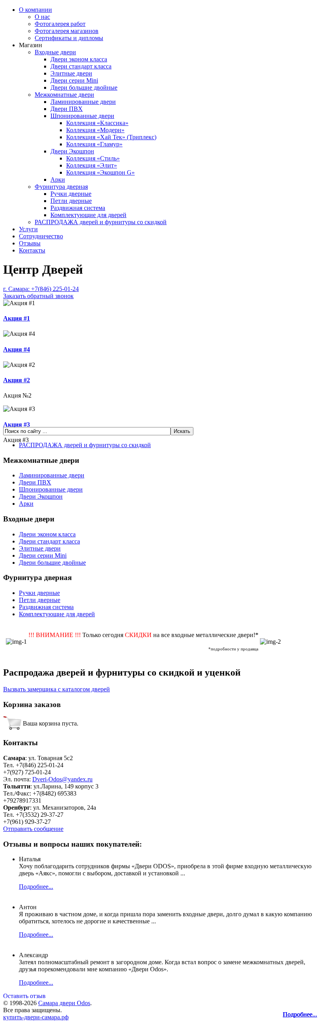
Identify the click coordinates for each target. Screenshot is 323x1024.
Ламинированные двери (83, 101)
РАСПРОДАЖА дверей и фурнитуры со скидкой (101, 222)
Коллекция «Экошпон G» (100, 172)
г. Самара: (41, 292)
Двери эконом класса (78, 59)
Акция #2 (16, 380)
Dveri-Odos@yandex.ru (62, 779)
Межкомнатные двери (64, 94)
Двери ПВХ (66, 108)
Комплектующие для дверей (88, 215)
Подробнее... (300, 1014)
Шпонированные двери (82, 115)
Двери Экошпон (72, 151)
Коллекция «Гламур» (94, 144)
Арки (57, 179)
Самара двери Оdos (64, 1003)
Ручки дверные (70, 193)
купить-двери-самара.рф (36, 1017)
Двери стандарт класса (80, 66)
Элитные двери (71, 73)
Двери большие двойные (83, 87)
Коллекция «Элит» (91, 165)
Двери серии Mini (74, 80)
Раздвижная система (77, 207)
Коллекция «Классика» (97, 123)
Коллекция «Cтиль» (93, 158)
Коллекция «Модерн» (95, 130)
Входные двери (55, 52)
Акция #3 (16, 424)
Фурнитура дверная (61, 186)
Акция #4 (16, 349)
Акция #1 (16, 318)
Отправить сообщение (33, 828)
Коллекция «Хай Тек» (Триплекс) (111, 137)
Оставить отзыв (24, 996)
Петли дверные (71, 200)
